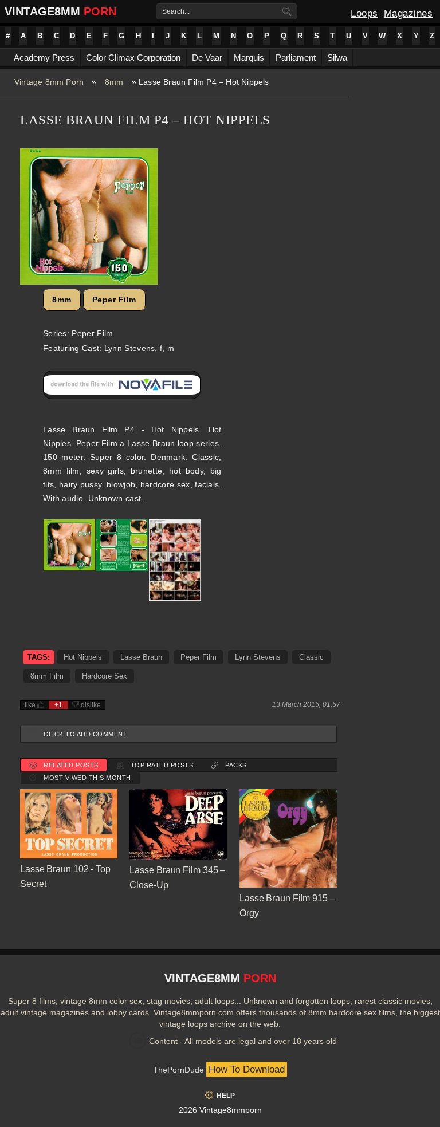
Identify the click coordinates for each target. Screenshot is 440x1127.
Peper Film (114, 299)
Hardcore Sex (104, 676)
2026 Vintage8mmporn (220, 1109)
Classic (311, 657)
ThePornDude (178, 1069)
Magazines (408, 13)
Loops (364, 13)
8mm (114, 81)
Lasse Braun (141, 657)
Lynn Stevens (258, 657)
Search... (176, 11)
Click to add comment (85, 734)
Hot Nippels (83, 657)
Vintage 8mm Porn (49, 81)
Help (226, 1095)
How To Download (247, 1069)
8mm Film (47, 676)
